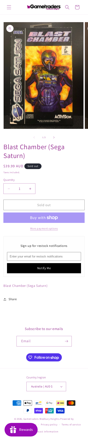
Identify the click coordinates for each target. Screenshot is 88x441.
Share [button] (13, 299)
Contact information (46, 431)
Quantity (9, 180)
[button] (9, 7)
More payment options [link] (44, 228)
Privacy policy (49, 424)
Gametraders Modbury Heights (41, 418)
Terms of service (71, 424)
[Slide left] (34, 137)
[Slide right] (54, 137)
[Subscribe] (67, 341)
